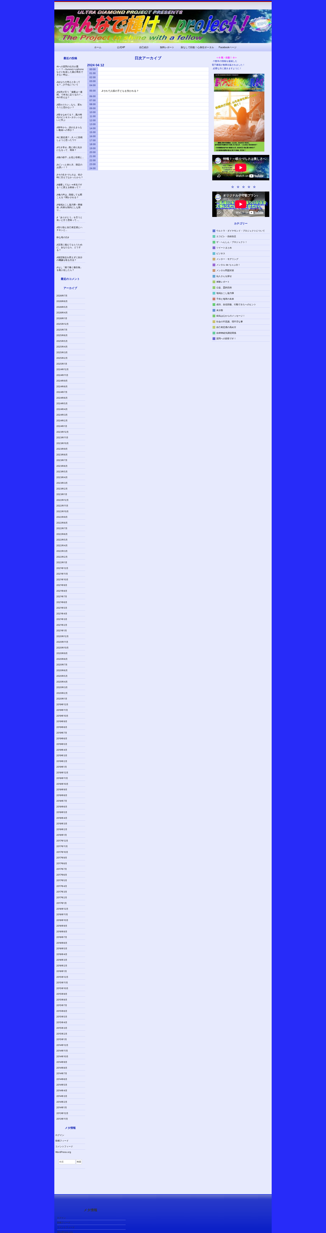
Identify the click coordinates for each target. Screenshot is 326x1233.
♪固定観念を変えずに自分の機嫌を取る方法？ (69, 258)
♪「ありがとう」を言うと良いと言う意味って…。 (69, 218)
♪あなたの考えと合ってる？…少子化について (68, 83)
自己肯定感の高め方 (226, 327)
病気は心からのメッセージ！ (230, 315)
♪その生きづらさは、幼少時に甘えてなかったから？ (70, 176)
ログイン (59, 1135)
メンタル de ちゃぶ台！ (228, 264)
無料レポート (167, 47)
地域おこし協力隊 (225, 293)
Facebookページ (228, 47)
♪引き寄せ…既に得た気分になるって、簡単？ (69, 148)
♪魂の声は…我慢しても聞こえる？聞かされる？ (69, 196)
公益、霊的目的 (224, 287)
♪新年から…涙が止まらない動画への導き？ (69, 128)
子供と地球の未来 (225, 298)
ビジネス (220, 253)
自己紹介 (144, 47)
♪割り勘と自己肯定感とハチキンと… (69, 228)
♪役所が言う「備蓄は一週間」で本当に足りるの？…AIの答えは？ (70, 95)
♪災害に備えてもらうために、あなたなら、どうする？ (69, 247)
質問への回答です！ (226, 338)
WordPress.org (63, 1152)
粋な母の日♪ (63, 237)
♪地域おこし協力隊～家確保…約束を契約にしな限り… (69, 207)
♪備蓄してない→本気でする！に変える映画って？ (69, 186)
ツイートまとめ (224, 247)
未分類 (219, 310)
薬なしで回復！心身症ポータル (197, 47)
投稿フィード (62, 1140)
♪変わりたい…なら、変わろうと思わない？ (69, 106)
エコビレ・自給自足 (226, 236)
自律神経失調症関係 (226, 332)
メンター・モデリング (227, 259)
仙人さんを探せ (224, 276)
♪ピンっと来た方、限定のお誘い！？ (69, 166)
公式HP (121, 47)
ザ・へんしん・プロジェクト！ (231, 241)
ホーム (97, 47)
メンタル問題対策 (225, 270)
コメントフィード (64, 1146)
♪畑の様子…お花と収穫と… (70, 157)
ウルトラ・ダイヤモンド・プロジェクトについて (240, 230)
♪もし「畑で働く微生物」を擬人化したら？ (69, 268)
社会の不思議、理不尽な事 (229, 321)
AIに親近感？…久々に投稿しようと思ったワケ (70, 138)
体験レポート (223, 281)
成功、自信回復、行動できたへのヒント (236, 304)
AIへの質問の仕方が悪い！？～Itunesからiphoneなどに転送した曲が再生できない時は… (70, 70)
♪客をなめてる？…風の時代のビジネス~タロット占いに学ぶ (69, 117)
